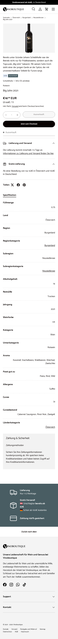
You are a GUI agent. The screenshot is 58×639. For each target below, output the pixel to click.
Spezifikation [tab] (9, 195)
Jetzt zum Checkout (29, 123)
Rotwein (6, 85)
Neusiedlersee (38, 18)
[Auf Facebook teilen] (18, 185)
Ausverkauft (38, 114)
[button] (46, 9)
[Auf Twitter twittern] (12, 185)
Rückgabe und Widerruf (28, 629)
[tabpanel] (29, 315)
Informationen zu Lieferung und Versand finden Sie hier (28, 153)
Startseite (6, 18)
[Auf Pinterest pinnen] (24, 185)
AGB (16, 631)
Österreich (16, 18)
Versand (15, 106)
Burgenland (26, 18)
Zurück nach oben (29, 531)
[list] (29, 38)
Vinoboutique (18, 624)
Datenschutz (7, 631)
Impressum (25, 631)
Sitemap (42, 629)
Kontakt (5, 629)
